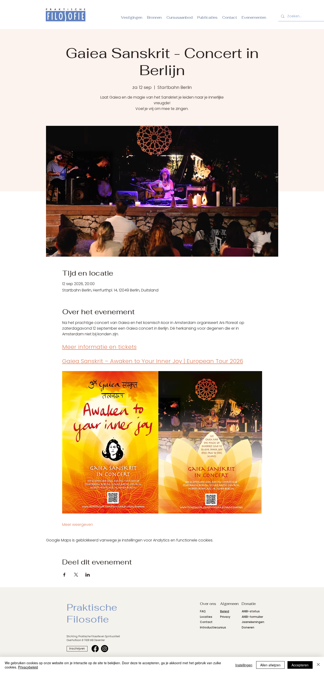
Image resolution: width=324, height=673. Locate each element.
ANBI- (246, 617)
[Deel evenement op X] (76, 575)
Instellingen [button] (243, 665)
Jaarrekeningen (253, 622)
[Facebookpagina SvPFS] (95, 648)
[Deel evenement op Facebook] (64, 575)
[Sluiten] (318, 665)
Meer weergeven (77, 524)
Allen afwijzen (270, 665)
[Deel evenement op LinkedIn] (87, 575)
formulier (256, 617)
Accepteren (300, 665)
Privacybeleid (28, 667)
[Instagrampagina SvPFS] (104, 648)
